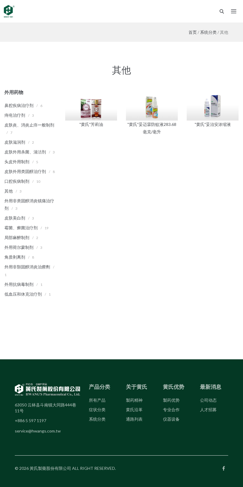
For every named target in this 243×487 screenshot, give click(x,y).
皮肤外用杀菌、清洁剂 (25, 151)
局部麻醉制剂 (16, 237)
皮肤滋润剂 (14, 142)
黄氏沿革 (134, 409)
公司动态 (208, 400)
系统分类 (208, 32)
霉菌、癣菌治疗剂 (21, 227)
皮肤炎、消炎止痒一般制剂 (29, 124)
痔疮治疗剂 (14, 115)
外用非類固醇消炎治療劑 (27, 266)
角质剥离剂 (14, 256)
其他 (8, 190)
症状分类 (97, 409)
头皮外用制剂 (16, 161)
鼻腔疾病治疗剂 (18, 105)
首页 (192, 32)
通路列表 (134, 419)
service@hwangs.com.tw (38, 430)
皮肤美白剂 (14, 217)
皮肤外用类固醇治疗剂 (25, 171)
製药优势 (171, 400)
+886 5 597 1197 (30, 420)
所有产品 (97, 400)
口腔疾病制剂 (16, 181)
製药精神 (134, 400)
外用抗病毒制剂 (18, 284)
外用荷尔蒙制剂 (18, 247)
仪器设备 (171, 419)
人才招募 (208, 409)
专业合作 (171, 409)
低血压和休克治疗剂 (23, 294)
